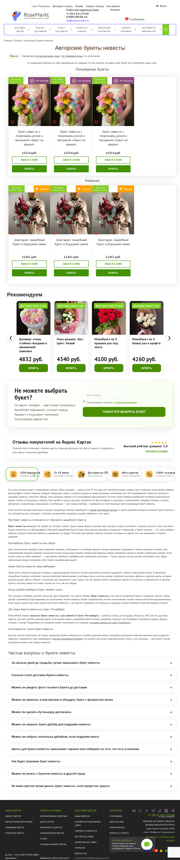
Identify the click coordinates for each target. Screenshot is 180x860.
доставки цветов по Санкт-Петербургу (110, 622)
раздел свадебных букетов (68, 638)
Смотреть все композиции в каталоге (160, 839)
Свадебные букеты (14, 827)
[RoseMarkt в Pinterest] (153, 811)
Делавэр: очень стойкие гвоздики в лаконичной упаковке (33, 345)
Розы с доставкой (61, 29)
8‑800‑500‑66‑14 (76, 16)
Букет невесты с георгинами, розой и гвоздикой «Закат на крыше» (29, 138)
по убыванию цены (72, 56)
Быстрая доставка (84, 836)
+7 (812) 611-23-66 (161, 815)
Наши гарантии (82, 816)
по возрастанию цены (47, 56)
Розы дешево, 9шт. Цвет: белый (70, 341)
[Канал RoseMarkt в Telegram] (173, 811)
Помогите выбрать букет (124, 411)
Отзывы (79, 6)
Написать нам (117, 822)
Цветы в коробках (126, 29)
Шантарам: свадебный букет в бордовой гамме (29, 242)
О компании (116, 816)
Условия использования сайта (88, 824)
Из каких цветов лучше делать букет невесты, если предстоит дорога (61, 785)
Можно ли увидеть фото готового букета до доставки (49, 687)
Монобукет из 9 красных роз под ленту (106, 343)
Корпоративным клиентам (53, 816)
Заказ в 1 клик (29, 159)
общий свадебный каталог (103, 509)
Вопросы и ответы (119, 833)
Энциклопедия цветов (52, 833)
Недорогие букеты (14, 833)
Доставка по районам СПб (149, 29)
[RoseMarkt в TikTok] (160, 811)
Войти (163, 6)
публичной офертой (126, 402)
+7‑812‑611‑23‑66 (77, 13)
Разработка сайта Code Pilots (54, 858)
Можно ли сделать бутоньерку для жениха (41, 712)
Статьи (43, 838)
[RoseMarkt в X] (147, 811)
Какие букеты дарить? (51, 827)
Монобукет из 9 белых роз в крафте (146, 341)
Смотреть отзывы (156, 451)
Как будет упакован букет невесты (36, 761)
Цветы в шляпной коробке (19, 822)
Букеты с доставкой (40, 29)
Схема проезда (117, 827)
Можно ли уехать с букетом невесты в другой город (48, 773)
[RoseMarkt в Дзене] (166, 811)
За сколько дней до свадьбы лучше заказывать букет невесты (56, 662)
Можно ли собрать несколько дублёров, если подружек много (55, 736)
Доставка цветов (19, 29)
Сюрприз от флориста (86, 831)
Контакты (115, 9)
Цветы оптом (47, 822)
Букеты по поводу (82, 29)
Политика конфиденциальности (92, 858)
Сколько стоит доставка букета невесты (40, 675)
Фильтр (14, 56)
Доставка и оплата (62, 6)
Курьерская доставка (86, 842)
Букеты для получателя (104, 29)
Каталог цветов (13, 816)
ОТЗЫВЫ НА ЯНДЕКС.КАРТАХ (53, 844)
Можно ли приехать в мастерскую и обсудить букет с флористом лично (62, 699)
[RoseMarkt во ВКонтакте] (134, 811)
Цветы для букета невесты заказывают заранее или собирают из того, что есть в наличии (75, 749)
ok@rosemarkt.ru (77, 20)
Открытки (80, 848)
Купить (29, 168)
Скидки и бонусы (95, 6)
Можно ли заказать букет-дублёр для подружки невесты (51, 724)
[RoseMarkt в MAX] (140, 811)
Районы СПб (81, 853)
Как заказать (113, 6)
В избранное (136, 19)
